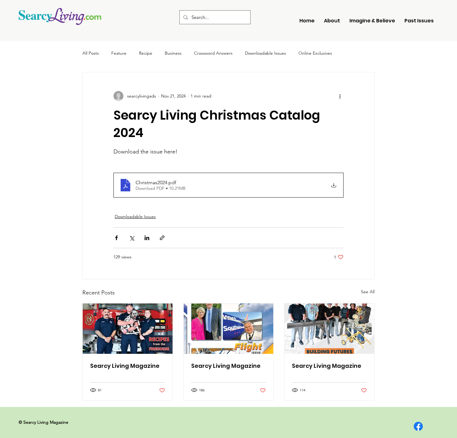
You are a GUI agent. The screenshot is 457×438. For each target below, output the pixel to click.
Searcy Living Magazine (124, 366)
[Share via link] (162, 238)
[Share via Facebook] (116, 238)
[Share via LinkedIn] (147, 238)
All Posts (90, 53)
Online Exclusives (315, 53)
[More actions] (340, 96)
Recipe (145, 53)
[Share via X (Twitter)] (132, 238)
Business (173, 53)
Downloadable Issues (265, 53)
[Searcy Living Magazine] (128, 328)
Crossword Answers (213, 53)
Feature (119, 53)
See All (368, 291)
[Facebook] (418, 426)
